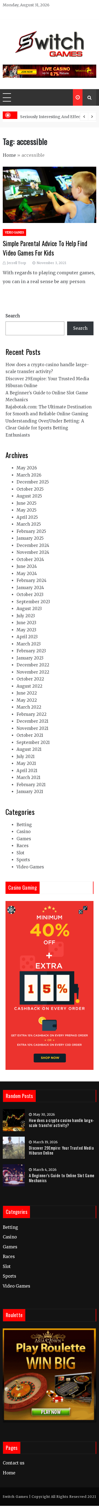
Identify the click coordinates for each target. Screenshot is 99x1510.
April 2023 (27, 636)
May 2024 (26, 573)
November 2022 (32, 672)
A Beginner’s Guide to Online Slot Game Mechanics (61, 1177)
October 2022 (30, 679)
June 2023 (26, 622)
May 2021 (26, 763)
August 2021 (29, 749)
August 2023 (29, 608)
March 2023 (28, 644)
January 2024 (30, 587)
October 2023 (29, 594)
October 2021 (29, 735)
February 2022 (31, 714)
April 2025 (27, 517)
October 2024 (30, 559)
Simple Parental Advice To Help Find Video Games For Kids (45, 248)
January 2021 (29, 791)
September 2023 (33, 601)
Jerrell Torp (16, 263)
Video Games (14, 232)
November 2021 (32, 728)
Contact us (13, 1463)
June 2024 (26, 566)
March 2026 (28, 475)
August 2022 (29, 686)
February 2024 (31, 580)
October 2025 (30, 489)
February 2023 (31, 650)
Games (23, 838)
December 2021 (32, 721)
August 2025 (29, 496)
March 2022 (28, 707)
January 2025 (30, 538)
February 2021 (31, 784)
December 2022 (32, 665)
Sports (23, 859)
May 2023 (26, 629)
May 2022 (26, 700)
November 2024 (32, 552)
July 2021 (25, 756)
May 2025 (26, 510)
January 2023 (29, 658)
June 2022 (26, 693)
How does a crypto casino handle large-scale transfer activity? (61, 1122)
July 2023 (25, 615)
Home (9, 155)
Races (22, 845)
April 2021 (26, 770)
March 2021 (28, 777)
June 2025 (26, 503)
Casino (23, 831)
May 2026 (26, 467)
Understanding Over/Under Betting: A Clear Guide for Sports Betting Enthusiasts (45, 428)
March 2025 (28, 524)
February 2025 (31, 531)
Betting (24, 824)
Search (13, 315)
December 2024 (32, 545)
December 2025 (32, 482)
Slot (20, 852)
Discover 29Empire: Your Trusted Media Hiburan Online (61, 1150)
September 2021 (33, 742)
